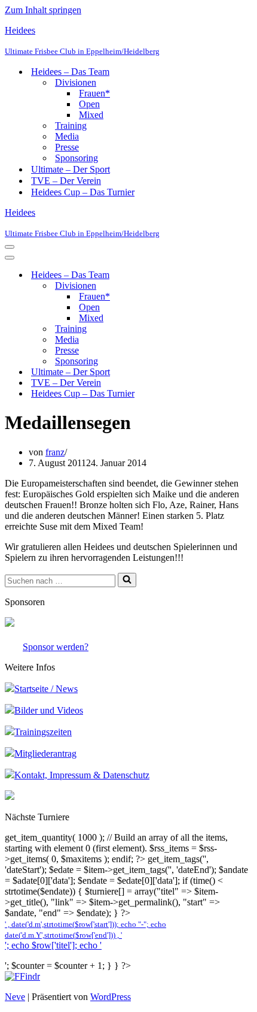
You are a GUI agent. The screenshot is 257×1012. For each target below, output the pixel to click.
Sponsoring (76, 158)
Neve (15, 997)
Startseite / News (46, 689)
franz (55, 452)
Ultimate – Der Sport (70, 169)
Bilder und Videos (48, 710)
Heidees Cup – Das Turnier (82, 192)
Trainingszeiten (43, 732)
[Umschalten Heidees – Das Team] (214, 275)
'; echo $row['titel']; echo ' (53, 945)
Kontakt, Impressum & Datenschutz (81, 775)
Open (89, 104)
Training (71, 125)
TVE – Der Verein (66, 181)
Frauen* (94, 93)
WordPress (110, 997)
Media (67, 136)
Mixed (91, 115)
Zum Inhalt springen (43, 10)
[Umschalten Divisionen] (214, 286)
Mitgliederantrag (45, 753)
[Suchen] (127, 580)
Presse (67, 147)
